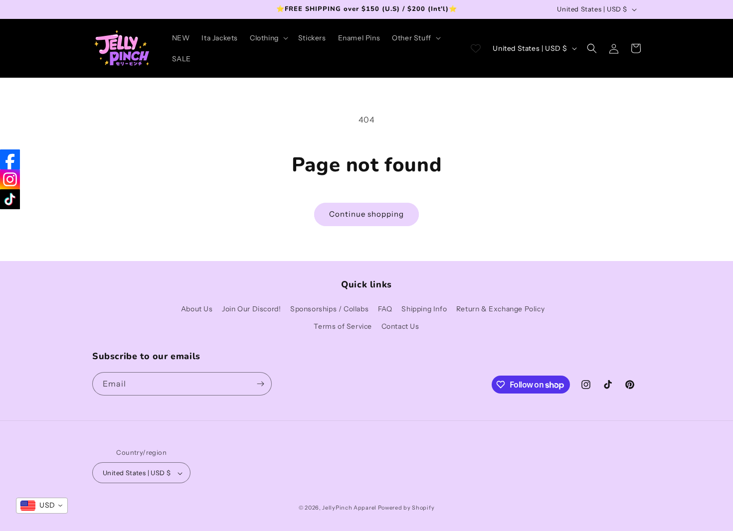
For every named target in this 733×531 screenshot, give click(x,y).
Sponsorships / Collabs (329, 308)
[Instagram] (10, 179)
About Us (197, 308)
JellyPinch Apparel (349, 508)
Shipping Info (424, 308)
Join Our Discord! (251, 308)
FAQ (385, 308)
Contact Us (400, 326)
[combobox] (42, 506)
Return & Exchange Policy (500, 308)
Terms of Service (343, 326)
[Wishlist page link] (476, 48)
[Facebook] (10, 159)
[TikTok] (10, 199)
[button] (268, 37)
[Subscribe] (260, 384)
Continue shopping (366, 214)
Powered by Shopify (406, 508)
